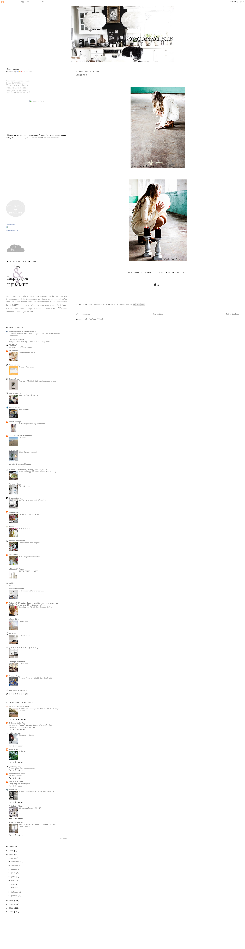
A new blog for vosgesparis (22, 768)
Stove (62, 308)
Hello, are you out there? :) (33, 500)
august (14, 869)
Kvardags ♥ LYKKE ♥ (18, 690)
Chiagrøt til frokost (29, 514)
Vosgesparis (14, 766)
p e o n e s (24, 529)
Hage (32, 296)
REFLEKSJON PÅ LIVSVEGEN (20, 436)
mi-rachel (13, 351)
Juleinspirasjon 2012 (21, 302)
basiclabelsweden (17, 774)
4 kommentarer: (125, 304)
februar (15, 892)
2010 (11, 912)
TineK (17, 312)
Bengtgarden (14, 407)
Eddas (11, 527)
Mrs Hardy (13, 450)
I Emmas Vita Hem (17, 723)
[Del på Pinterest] (144, 304)
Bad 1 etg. (11, 296)
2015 (11, 855)
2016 (11, 851)
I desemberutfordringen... (31, 591)
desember (15, 862)
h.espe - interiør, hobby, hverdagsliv (28, 470)
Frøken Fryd (14, 676)
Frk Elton (13, 555)
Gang (25, 296)
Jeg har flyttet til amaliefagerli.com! (38, 381)
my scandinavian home (19, 707)
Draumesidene (10, 224)
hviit (11, 583)
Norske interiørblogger (20, 464)
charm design (15, 422)
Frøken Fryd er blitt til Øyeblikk (35, 678)
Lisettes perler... (18, 340)
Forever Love (15, 484)
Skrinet (12, 633)
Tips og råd (27, 312)
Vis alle (63, 839)
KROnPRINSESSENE (16, 589)
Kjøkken (12, 305)
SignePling (14, 619)
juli (13, 873)
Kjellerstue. (25, 636)
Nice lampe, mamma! (28, 452)
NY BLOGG (13, 585)
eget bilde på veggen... (30, 395)
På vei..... (24, 486)
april (14, 880)
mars (13, 884)
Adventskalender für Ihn (30, 808)
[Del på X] (139, 304)
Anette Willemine (17, 541)
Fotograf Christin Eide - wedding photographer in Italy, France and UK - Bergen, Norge (33, 604)
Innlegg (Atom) (96, 319)
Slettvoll (39, 309)
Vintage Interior (17, 662)
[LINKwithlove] (36, 101)
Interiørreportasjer (30, 299)
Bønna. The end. (26, 367)
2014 (11, 858)
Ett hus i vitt (16, 782)
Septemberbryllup (27, 353)
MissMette (13, 512)
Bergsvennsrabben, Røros (20, 347)
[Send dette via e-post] (134, 304)
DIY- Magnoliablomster (29, 557)
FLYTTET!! (23, 664)
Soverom (50, 308)
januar (14, 896)
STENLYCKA (13, 749)
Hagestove (41, 296)
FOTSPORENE (24, 438)
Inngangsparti (12, 299)
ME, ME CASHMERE (16, 466)
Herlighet (53, 296)
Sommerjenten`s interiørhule (22, 332)
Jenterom (46, 299)
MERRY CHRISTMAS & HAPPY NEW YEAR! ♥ (36, 792)
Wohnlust (13, 790)
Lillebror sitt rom (30, 305)
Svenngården (14, 379)
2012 (11, 904)
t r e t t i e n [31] (19, 694)
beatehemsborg (15, 393)
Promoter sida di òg (12, 230)
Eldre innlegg (232, 314)
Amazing (81, 75)
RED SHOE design (23, 309)
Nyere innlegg (83, 314)
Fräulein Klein (16, 806)
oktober (15, 865)
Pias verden (14, 365)
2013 (11, 901)
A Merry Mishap (16, 822)
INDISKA (63, 296)
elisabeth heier (16, 569)
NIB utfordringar (58, 305)
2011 (11, 908)
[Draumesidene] (7, 228)
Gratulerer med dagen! (29, 543)
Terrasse (10, 312)
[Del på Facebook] (141, 304)
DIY (20, 296)
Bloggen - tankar (27, 735)
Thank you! (24, 621)
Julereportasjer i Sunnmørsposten (50, 302)
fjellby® (13, 345)
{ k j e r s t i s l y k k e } (23, 648)
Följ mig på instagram (19, 784)
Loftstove (44, 305)
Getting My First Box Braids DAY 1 (35, 607)
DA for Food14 (15, 776)
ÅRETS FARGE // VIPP (28, 571)
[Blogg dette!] (137, 304)
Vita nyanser (15, 733)
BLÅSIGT (22, 752)
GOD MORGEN (24, 410)
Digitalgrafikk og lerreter (32, 424)
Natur (9, 308)
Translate (27, 72)
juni (13, 877)
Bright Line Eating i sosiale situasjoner (29, 342)
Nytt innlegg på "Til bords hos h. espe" (38, 472)
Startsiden (158, 314)
